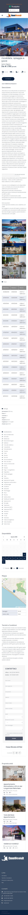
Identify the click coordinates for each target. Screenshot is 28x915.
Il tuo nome (7, 680)
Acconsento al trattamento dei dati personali (13, 734)
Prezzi (5, 282)
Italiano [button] (14, 10)
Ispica (3, 64)
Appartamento (8, 790)
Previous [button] (2, 37)
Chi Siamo (4, 875)
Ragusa (8, 64)
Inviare (14, 738)
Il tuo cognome (8, 686)
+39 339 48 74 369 (8, 896)
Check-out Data (8, 708)
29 (21, 558)
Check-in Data (8, 703)
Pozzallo (15, 790)
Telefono (7, 697)
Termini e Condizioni (7, 878)
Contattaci (8, 79)
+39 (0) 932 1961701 (14, 672)
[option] (14, 37)
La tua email (8, 691)
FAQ (3, 882)
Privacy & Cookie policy (7, 880)
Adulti (6, 714)
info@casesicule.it (8, 900)
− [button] (3, 582)
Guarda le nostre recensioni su (14, 4)
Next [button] (25, 37)
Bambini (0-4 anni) (9, 719)
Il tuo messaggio (9, 725)
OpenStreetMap (23, 607)
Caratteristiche (7, 432)
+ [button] (3, 580)
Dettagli (6, 409)
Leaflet (17, 607)
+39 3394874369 (13, 675)
